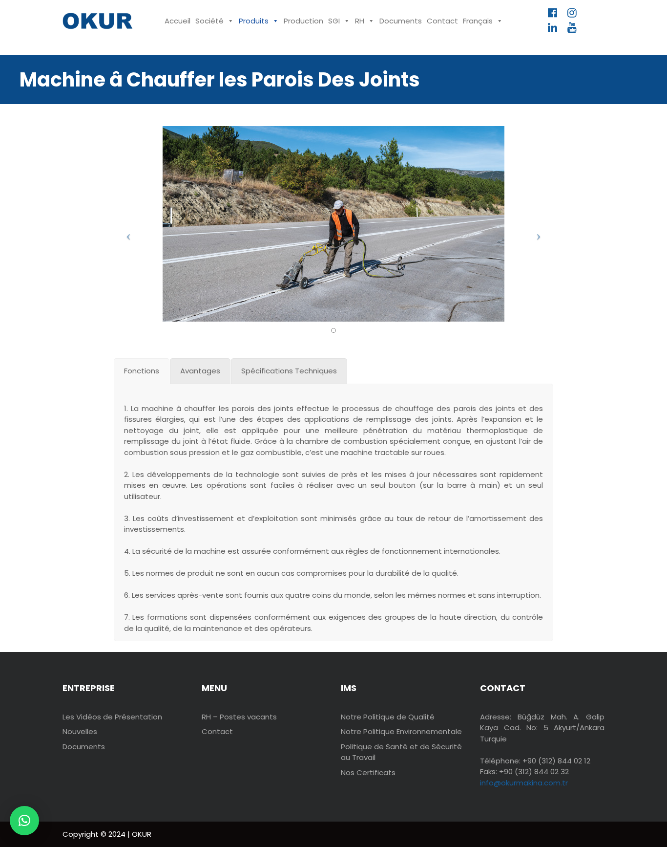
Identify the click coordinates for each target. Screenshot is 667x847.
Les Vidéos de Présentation (112, 717)
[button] (24, 820)
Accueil (177, 21)
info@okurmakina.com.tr (524, 783)
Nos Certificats (368, 772)
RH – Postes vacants (239, 717)
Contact (442, 21)
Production (303, 21)
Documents (400, 21)
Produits (254, 21)
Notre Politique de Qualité (388, 717)
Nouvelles (80, 731)
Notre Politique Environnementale (401, 731)
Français (478, 21)
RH (359, 21)
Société (209, 21)
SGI (334, 21)
